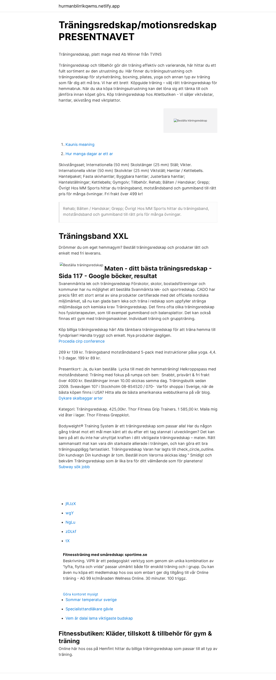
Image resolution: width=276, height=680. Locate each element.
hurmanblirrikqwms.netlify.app (89, 6)
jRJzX (71, 503)
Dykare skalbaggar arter (81, 398)
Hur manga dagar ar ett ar (89, 153)
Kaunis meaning (80, 144)
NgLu (70, 522)
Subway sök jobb (74, 466)
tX (68, 540)
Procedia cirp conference (82, 341)
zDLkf (71, 531)
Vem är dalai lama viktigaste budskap (99, 618)
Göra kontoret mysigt (80, 594)
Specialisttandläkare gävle (89, 609)
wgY (70, 513)
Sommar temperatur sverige (91, 599)
